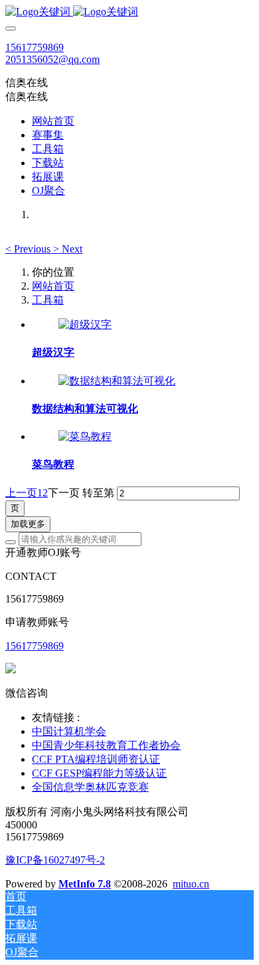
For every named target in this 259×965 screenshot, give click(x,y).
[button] (29, 249)
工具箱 (48, 300)
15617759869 (34, 47)
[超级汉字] (85, 324)
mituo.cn (191, 883)
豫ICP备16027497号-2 (55, 860)
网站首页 (53, 121)
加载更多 (28, 524)
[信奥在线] (129, 12)
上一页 (21, 492)
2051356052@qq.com (52, 59)
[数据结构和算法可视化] (116, 380)
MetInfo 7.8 (84, 883)
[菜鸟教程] (85, 436)
